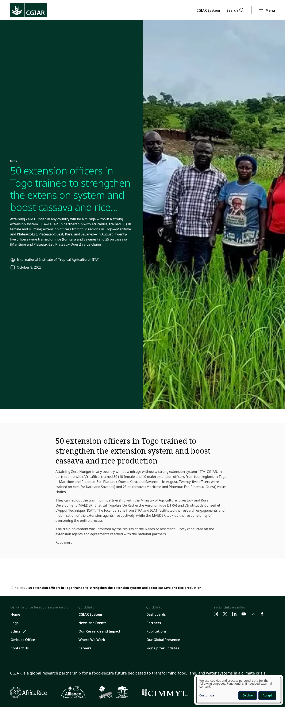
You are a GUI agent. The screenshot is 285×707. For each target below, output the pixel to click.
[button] (208, 10)
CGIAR (212, 471)
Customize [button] (206, 695)
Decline (248, 695)
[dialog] (238, 690)
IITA (201, 471)
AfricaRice (91, 476)
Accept (267, 695)
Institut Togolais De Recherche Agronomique (130, 505)
